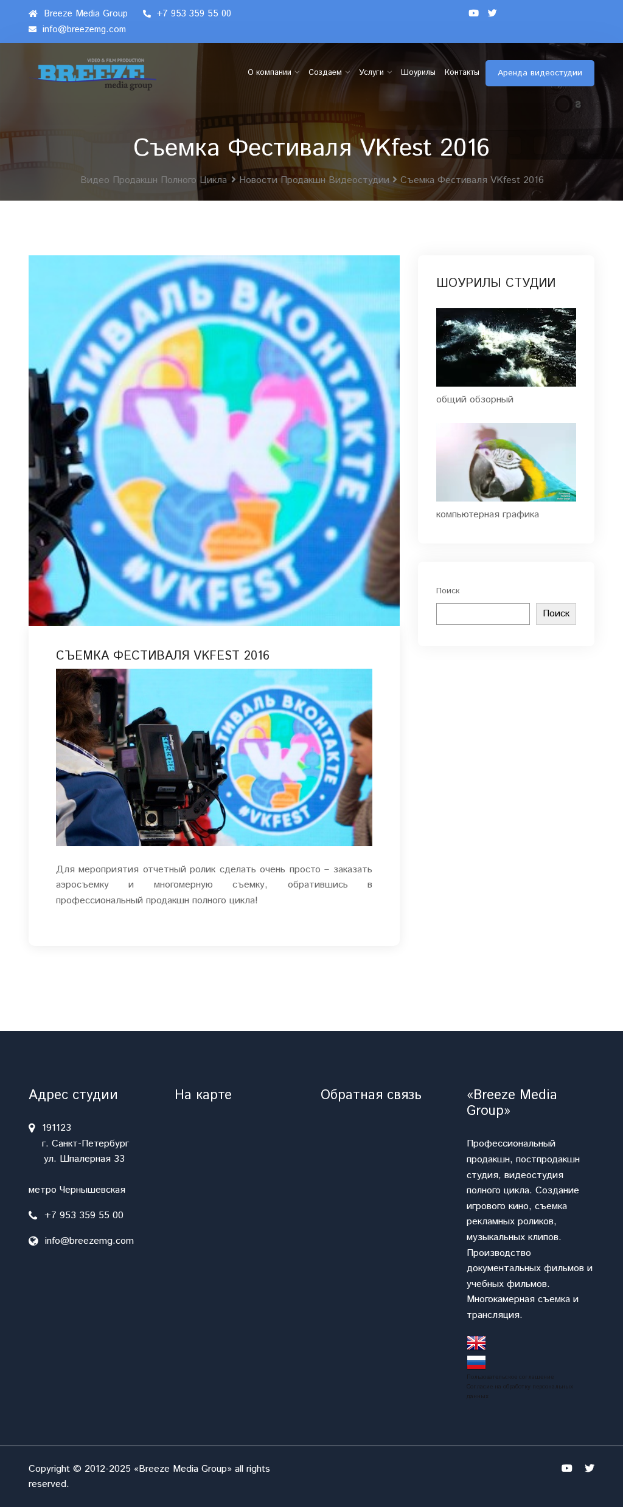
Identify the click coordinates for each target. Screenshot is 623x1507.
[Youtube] (473, 14)
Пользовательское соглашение (510, 1377)
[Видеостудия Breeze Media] (92, 74)
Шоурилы (418, 72)
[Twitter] (492, 14)
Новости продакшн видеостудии (314, 180)
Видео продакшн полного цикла (153, 180)
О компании (269, 72)
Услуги (371, 72)
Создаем (325, 72)
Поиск (448, 591)
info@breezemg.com (83, 29)
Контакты (462, 72)
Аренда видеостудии (540, 73)
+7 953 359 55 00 (192, 13)
